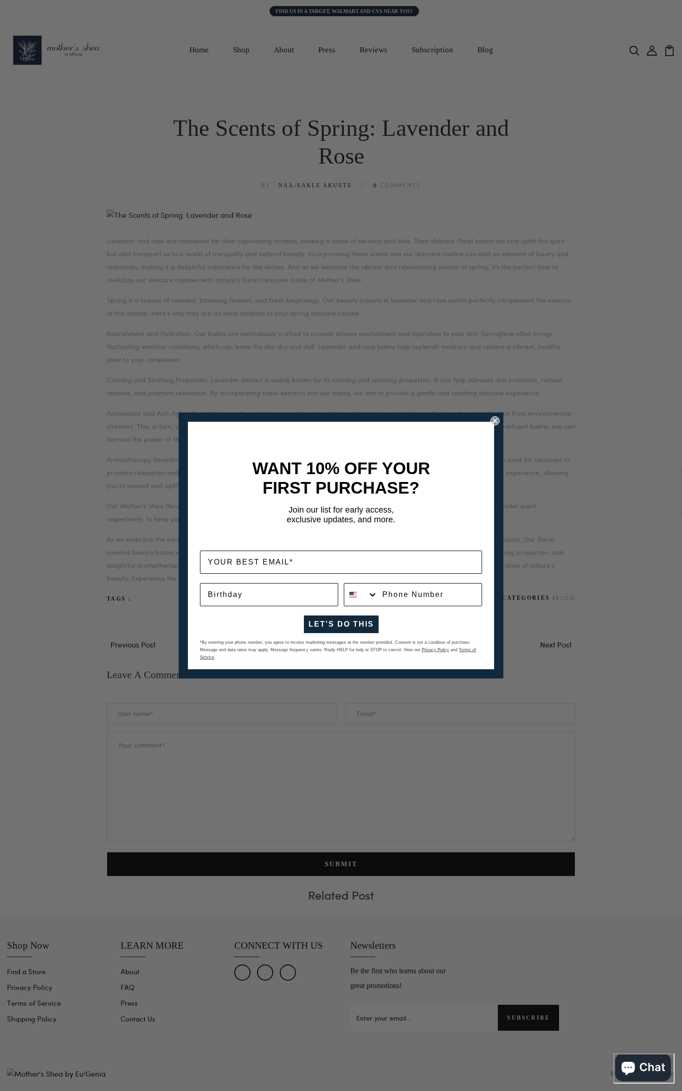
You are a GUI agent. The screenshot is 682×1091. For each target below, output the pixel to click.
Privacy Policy (435, 649)
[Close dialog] (495, 420)
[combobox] (361, 595)
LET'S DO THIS (341, 624)
